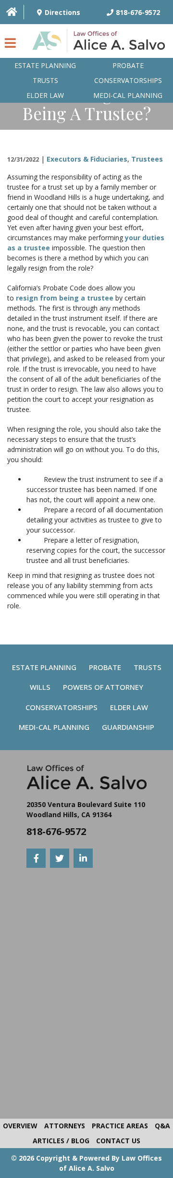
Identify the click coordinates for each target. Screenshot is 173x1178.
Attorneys (64, 1125)
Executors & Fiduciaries (87, 159)
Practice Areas (120, 1125)
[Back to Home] (101, 43)
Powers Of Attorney (103, 687)
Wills (40, 687)
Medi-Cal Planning (54, 727)
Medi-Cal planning (127, 95)
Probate (128, 65)
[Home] (11, 11)
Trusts (45, 80)
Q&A (162, 1125)
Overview (20, 1125)
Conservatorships (128, 80)
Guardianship (128, 727)
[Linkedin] (83, 858)
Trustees (147, 159)
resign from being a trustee (64, 297)
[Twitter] (59, 858)
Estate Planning (45, 65)
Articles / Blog (61, 1140)
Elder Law (45, 95)
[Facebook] (36, 858)
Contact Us (118, 1140)
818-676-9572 (56, 831)
